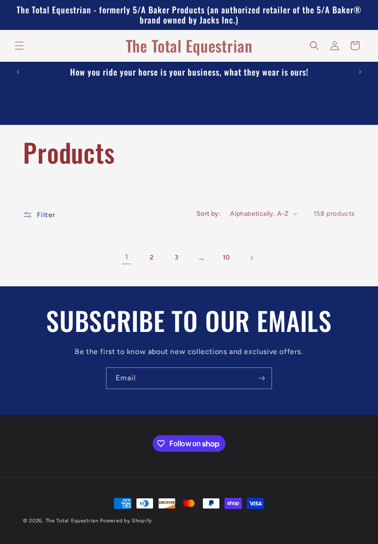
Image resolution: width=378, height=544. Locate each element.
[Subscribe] (261, 378)
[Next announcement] (360, 72)
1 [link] (127, 257)
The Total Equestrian (72, 521)
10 (226, 257)
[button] (19, 45)
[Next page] (251, 258)
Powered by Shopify (126, 521)
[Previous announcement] (18, 72)
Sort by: (208, 214)
